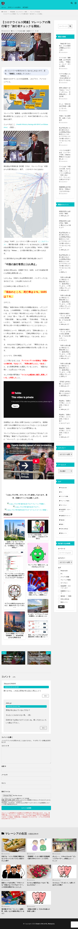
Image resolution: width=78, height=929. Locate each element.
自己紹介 (25, 7)
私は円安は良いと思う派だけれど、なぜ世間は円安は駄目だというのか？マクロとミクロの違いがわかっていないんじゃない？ (64, 135)
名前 (4, 766)
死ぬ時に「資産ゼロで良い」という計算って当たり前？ (64, 404)
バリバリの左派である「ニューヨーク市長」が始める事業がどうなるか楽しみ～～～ (64, 154)
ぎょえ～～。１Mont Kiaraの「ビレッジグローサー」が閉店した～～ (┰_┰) (64, 858)
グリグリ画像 (64, 496)
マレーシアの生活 (35, 12)
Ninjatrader (64, 487)
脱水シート (64, 533)
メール (5, 774)
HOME (5, 12)
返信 (45, 696)
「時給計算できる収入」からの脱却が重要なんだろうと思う (64, 47)
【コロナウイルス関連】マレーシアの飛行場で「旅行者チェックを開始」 (23, 14)
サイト (4, 783)
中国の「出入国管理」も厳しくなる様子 (64, 118)
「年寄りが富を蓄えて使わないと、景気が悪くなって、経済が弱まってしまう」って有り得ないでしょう (64, 282)
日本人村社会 (64, 528)
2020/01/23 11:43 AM (12, 687)
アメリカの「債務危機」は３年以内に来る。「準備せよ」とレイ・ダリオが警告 (64, 62)
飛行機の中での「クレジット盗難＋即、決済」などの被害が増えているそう (13, 911)
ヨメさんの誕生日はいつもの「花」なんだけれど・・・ (38, 884)
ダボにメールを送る (14, 7)
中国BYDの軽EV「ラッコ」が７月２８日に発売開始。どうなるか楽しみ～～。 (64, 318)
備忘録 (62, 520)
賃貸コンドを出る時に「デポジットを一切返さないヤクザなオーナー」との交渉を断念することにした (13, 885)
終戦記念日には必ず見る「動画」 (64, 212)
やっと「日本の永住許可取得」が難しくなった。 (64, 106)
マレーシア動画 (65, 501)
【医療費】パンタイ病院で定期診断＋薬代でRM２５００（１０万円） (38, 857)
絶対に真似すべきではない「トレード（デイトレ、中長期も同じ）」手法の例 (64, 92)
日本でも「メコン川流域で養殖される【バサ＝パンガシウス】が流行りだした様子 (13, 858)
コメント (5, 745)
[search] (70, 26)
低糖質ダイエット (65, 515)
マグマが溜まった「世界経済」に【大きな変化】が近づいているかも (64, 77)
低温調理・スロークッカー (64, 510)
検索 (61, 606)
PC (61, 492)
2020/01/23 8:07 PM (13, 706)
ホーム (4, 7)
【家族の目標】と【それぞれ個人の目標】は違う (38, 910)
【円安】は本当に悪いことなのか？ (64, 383)
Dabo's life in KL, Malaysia (45, 924)
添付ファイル (6, 791)
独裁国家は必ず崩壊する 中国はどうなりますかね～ (64, 189)
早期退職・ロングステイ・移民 (18, 12)
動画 (62, 524)
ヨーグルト (64, 505)
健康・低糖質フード (28, 31)
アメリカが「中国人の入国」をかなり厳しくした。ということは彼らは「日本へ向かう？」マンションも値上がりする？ (64, 173)
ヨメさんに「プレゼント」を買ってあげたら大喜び (64, 884)
